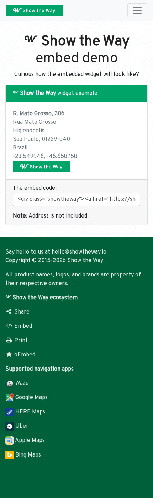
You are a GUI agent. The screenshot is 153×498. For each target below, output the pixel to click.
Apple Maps (29, 440)
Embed (22, 326)
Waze (21, 383)
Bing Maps (27, 455)
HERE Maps (29, 412)
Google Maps (31, 397)
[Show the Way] (41, 166)
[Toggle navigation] (137, 10)
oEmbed (24, 355)
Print (20, 340)
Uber (21, 426)
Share (21, 312)
